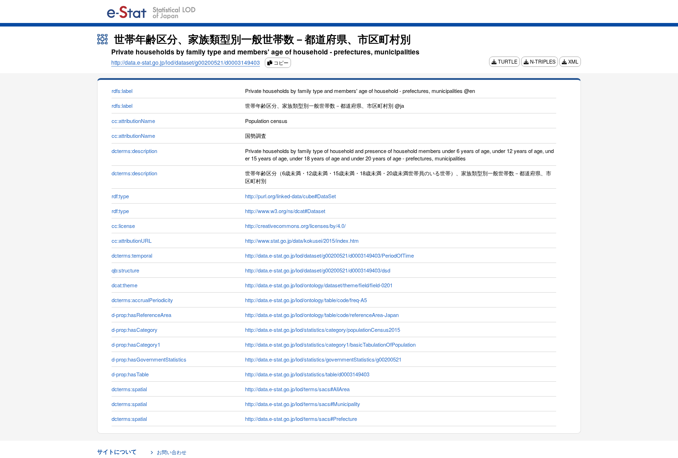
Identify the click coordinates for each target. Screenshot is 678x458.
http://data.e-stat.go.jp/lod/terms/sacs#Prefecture (301, 418)
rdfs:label (122, 90)
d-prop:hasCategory (134, 329)
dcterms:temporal (132, 255)
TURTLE (506, 61)
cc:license (123, 225)
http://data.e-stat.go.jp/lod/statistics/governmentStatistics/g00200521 (323, 359)
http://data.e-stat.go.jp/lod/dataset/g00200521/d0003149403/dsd (317, 270)
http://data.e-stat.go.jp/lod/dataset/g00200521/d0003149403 (185, 62)
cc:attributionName (133, 120)
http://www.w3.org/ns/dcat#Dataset (285, 211)
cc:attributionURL (131, 240)
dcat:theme (124, 285)
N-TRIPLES (542, 61)
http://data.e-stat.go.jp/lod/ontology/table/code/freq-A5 (306, 300)
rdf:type (120, 196)
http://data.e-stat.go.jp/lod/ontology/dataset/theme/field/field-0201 (319, 285)
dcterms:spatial (129, 389)
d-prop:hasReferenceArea (141, 314)
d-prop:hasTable (130, 374)
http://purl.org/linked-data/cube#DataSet (290, 196)
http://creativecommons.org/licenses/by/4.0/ (295, 225)
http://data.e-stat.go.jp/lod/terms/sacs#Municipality (302, 403)
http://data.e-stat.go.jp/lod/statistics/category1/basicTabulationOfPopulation (330, 344)
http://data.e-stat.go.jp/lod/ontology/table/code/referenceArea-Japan (322, 314)
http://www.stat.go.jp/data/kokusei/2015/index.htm (302, 240)
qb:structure (125, 270)
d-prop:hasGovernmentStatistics (149, 359)
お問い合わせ (171, 452)
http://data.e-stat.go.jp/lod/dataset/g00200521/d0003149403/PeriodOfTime (329, 255)
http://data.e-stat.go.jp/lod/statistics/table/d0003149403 (307, 374)
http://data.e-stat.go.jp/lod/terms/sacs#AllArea (297, 389)
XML (572, 61)
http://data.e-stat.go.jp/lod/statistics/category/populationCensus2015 (322, 329)
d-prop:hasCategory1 (136, 344)
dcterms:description (134, 150)
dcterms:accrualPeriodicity (142, 300)
